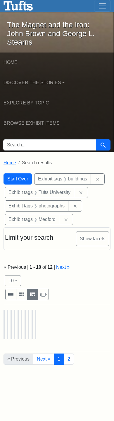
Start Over (17, 178)
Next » (63, 267)
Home (11, 62)
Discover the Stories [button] (32, 82)
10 (14, 280)
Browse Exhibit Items (32, 123)
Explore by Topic (26, 102)
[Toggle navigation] (102, 6)
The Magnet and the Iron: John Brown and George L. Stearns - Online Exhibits (18, 5)
